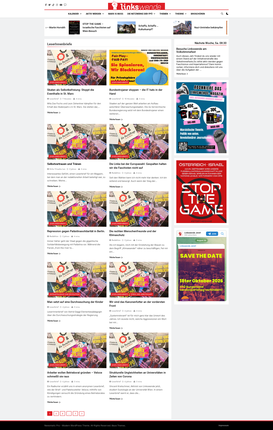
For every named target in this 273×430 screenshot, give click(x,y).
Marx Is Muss (115, 14)
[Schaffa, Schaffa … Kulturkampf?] (99, 27)
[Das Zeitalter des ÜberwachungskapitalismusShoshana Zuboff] (203, 27)
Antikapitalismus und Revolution (64, 294)
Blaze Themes (118, 425)
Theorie (179, 14)
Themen (164, 14)
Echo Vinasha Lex (57, 169)
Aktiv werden (93, 14)
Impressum (224, 425)
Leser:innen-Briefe (58, 82)
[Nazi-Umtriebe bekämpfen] (155, 27)
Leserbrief (54, 98)
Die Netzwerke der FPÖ (139, 14)
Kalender (73, 14)
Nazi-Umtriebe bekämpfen (181, 27)
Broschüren (198, 14)
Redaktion (116, 172)
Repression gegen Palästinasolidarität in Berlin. (76, 231)
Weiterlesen (52, 112)
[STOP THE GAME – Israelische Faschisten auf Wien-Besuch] (46, 27)
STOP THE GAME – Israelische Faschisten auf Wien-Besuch (69, 27)
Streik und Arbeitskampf (141, 294)
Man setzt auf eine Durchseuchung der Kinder (75, 302)
